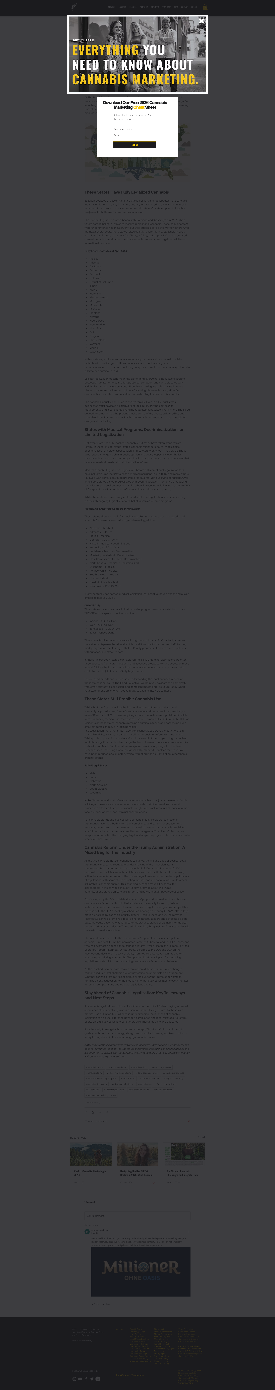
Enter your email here (124, 129)
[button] (201, 21)
